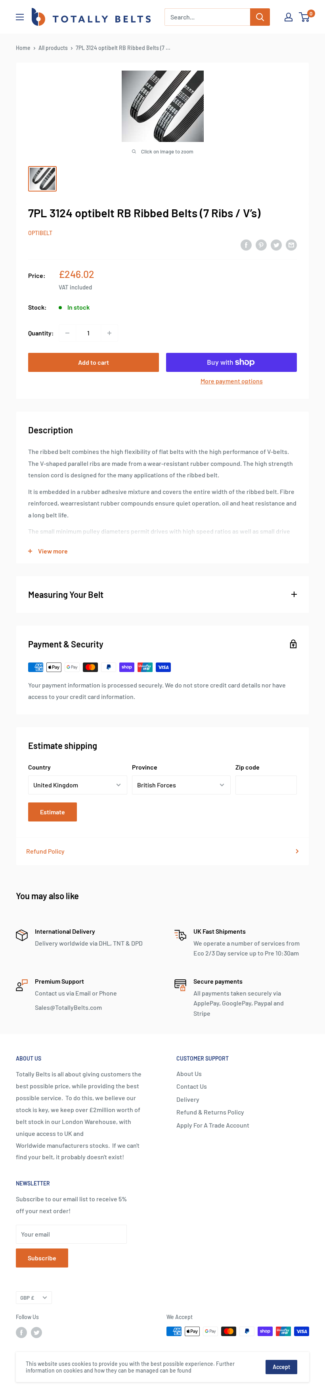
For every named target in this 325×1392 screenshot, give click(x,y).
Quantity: (41, 333)
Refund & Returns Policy (210, 1112)
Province (144, 767)
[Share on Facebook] (246, 244)
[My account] (288, 17)
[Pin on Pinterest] (261, 244)
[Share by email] (291, 244)
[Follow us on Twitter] (36, 1332)
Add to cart (93, 362)
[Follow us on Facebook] (21, 1332)
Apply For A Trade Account (212, 1125)
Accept (281, 1366)
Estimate (52, 812)
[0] (305, 17)
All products (53, 47)
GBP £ (27, 1297)
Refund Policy (45, 851)
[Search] (260, 17)
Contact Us (191, 1086)
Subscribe (42, 1258)
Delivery (187, 1099)
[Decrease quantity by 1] (67, 333)
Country (39, 767)
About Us (189, 1073)
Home (23, 47)
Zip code (247, 767)
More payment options (232, 381)
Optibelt (40, 233)
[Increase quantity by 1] (109, 333)
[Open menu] (20, 17)
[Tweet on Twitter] (276, 244)
